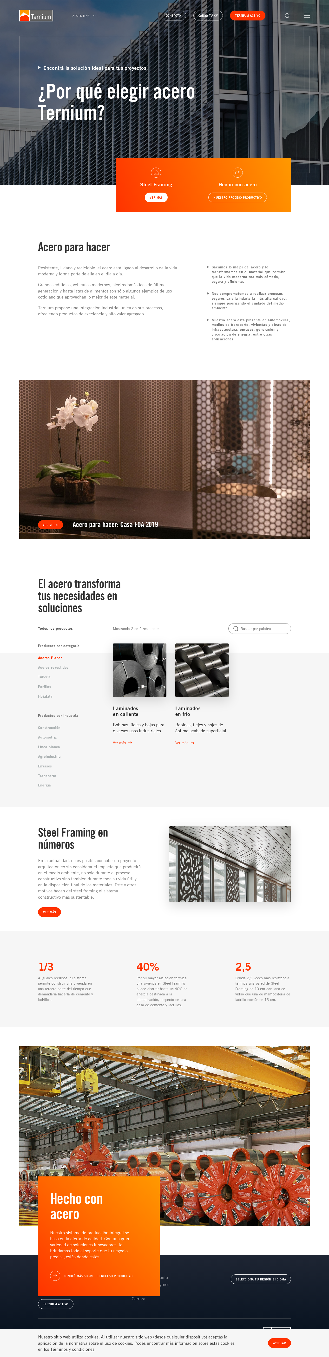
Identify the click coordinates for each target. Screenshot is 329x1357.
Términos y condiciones (72, 1349)
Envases (45, 766)
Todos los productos (55, 628)
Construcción (49, 727)
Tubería (44, 677)
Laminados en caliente (125, 711)
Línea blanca (49, 747)
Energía (44, 785)
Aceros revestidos (53, 667)
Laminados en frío (187, 711)
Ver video (51, 525)
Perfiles (44, 686)
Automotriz (47, 737)
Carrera (138, 1298)
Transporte (47, 775)
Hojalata (45, 696)
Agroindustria (49, 756)
